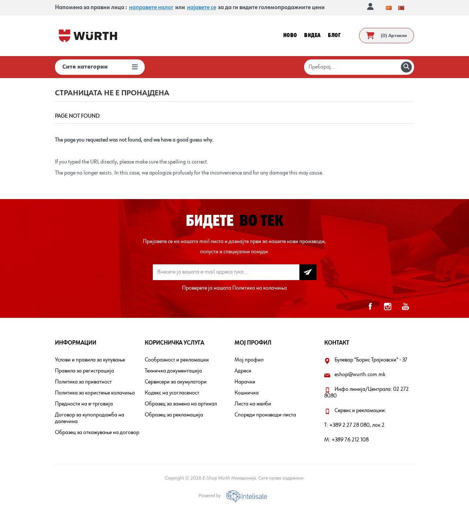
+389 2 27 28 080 (349, 425)
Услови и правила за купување (90, 360)
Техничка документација (173, 371)
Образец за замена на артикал (181, 404)
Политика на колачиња (259, 288)
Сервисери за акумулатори (176, 382)
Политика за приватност (83, 382)
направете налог (151, 8)
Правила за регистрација (84, 371)
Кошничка (246, 393)
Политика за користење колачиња (95, 393)
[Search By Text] (406, 67)
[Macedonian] (389, 7)
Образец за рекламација (174, 415)
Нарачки (244, 382)
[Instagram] (388, 306)
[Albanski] (401, 7)
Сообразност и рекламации (177, 360)
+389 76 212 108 (350, 440)
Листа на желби (252, 404)
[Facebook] (370, 306)
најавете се (201, 8)
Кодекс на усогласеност (172, 393)
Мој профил (248, 360)
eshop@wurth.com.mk (360, 375)
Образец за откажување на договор (97, 433)
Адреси (242, 371)
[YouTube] (405, 306)
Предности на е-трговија (84, 404)
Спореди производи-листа (265, 415)
